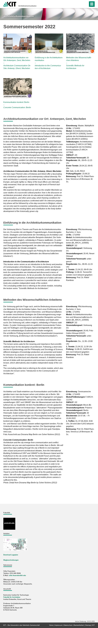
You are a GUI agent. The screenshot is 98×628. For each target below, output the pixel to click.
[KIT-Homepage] (9, 4)
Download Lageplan (10, 555)
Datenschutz (68, 625)
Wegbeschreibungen (11, 560)
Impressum (58, 625)
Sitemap (88, 625)
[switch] (86, 4)
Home (51, 625)
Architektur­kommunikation (27, 6)
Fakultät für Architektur (11, 597)
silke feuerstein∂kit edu (17, 575)
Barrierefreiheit (79, 625)
